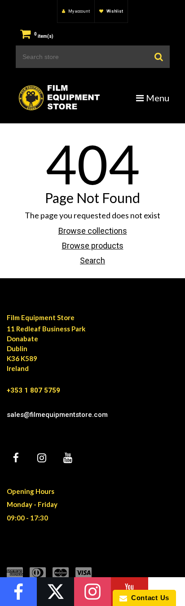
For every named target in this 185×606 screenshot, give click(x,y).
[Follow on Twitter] (55, 591)
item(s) (43, 36)
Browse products (92, 245)
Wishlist (114, 11)
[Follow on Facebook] (18, 591)
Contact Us (148, 597)
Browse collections (92, 230)
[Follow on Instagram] (92, 591)
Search (92, 260)
